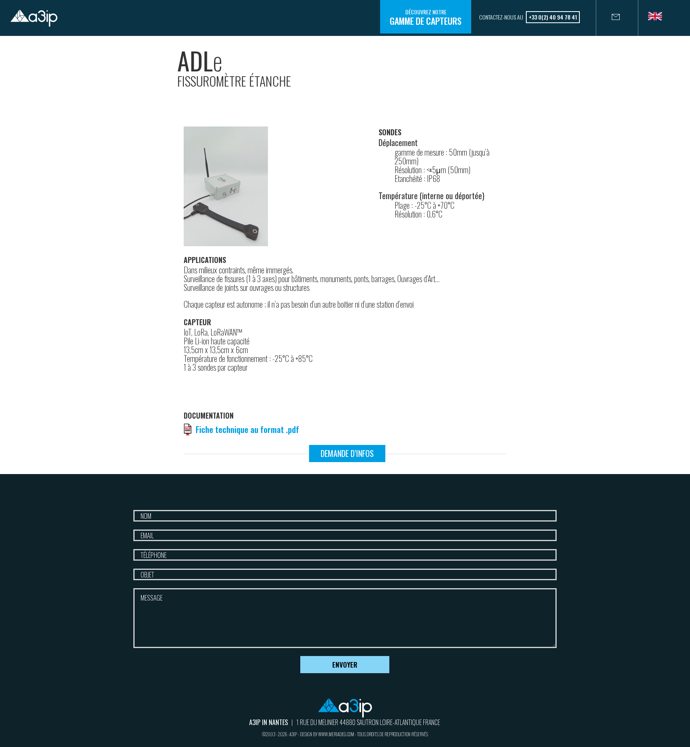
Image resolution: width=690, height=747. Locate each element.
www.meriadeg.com (336, 734)
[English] (658, 19)
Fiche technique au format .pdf (247, 429)
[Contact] (608, 18)
